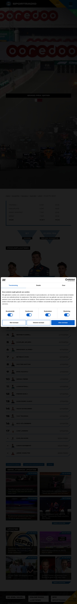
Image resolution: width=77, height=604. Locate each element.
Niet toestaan (14, 322)
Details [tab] (38, 285)
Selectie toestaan (38, 322)
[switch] (29, 314)
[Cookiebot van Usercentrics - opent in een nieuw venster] (66, 280)
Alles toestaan (63, 322)
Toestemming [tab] (13, 285)
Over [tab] (63, 285)
